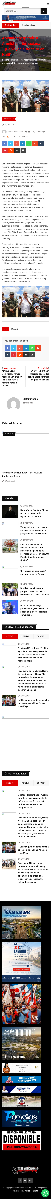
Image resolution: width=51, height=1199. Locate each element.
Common (41, 636)
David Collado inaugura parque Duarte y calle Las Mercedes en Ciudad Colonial (34, 591)
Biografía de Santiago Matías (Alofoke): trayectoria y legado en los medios (34, 513)
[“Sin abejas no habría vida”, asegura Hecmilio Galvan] (10, 572)
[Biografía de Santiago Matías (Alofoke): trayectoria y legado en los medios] (10, 511)
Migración (15, 329)
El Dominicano (30, 399)
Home (6, 60)
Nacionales (15, 60)
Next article (43, 368)
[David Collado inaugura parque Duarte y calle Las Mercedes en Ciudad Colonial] (10, 589)
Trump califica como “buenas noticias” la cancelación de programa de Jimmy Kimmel (34, 530)
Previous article (9, 368)
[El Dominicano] (29, 132)
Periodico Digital (31, 1191)
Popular (25, 636)
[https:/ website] (26, 132)
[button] (45, 1193)
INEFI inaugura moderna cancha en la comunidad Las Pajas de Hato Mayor (33, 703)
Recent (9, 636)
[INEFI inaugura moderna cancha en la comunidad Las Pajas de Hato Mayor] (9, 700)
